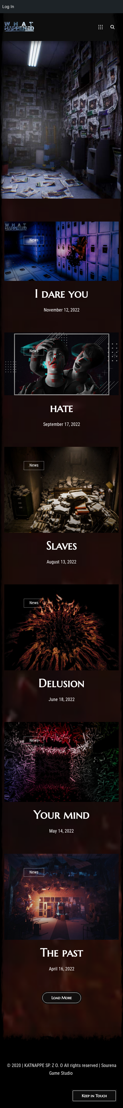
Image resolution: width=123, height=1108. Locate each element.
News (33, 240)
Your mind (62, 814)
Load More (61, 997)
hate (61, 408)
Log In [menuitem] (8, 6)
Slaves (61, 545)
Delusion (61, 683)
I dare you (61, 293)
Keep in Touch (94, 1095)
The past (61, 952)
